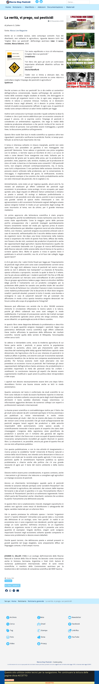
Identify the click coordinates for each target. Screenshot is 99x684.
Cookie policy (57, 662)
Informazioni (9, 680)
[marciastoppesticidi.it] (18, 1)
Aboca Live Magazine (18, 30)
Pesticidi (8, 581)
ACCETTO (49, 683)
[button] (18, 7)
